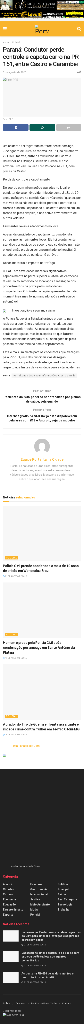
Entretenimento (13, 909)
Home (6, 42)
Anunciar (20, 1003)
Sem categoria (67, 899)
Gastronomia (38, 889)
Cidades (8, 889)
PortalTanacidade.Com (25, 745)
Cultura (8, 894)
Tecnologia (65, 904)
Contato (66, 1003)
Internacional (39, 894)
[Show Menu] (5, 28)
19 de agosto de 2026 (16, 658)
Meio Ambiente (40, 904)
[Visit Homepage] (42, 29)
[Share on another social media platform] (68, 127)
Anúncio (8, 884)
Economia (9, 899)
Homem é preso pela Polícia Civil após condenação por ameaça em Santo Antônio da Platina (39, 647)
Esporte (8, 914)
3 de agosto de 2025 (14, 72)
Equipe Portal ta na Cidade (42, 459)
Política (63, 884)
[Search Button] (79, 28)
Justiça (35, 899)
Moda (34, 909)
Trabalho (64, 909)
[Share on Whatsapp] (42, 127)
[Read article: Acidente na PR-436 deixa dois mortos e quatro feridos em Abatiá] (11, 977)
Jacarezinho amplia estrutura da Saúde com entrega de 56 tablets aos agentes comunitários (50, 956)
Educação (9, 904)
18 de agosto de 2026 (16, 735)
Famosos (36, 884)
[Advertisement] (42, 818)
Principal (63, 889)
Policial (16, 42)
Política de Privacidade (43, 1003)
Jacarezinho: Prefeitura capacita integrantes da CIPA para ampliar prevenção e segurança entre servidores (51, 936)
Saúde (62, 894)
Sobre (6, 1003)
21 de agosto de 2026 (16, 576)
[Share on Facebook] (16, 127)
